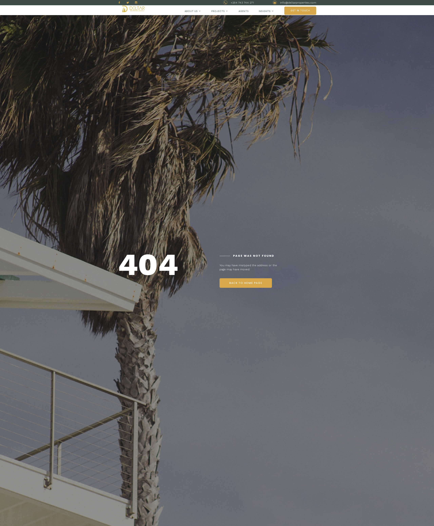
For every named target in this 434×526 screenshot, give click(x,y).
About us (191, 11)
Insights (265, 11)
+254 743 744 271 (242, 2)
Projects (218, 11)
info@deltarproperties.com (298, 2)
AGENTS (244, 11)
